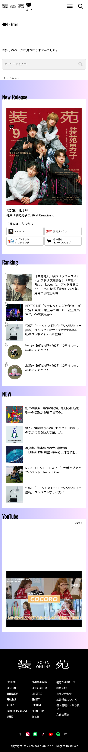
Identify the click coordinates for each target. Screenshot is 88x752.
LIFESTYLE (37, 693)
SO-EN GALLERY (39, 688)
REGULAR (11, 699)
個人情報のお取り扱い (67, 707)
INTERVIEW (12, 693)
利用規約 (61, 688)
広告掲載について (66, 699)
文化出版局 (62, 714)
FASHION (11, 682)
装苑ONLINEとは (65, 682)
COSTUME (12, 688)
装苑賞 (35, 716)
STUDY (10, 705)
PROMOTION (38, 711)
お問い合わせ (64, 693)
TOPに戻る (9, 78)
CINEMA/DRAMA (39, 682)
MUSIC (10, 716)
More (77, 523)
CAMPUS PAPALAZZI (17, 711)
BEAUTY (36, 699)
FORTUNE (36, 705)
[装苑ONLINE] (13, 6)
